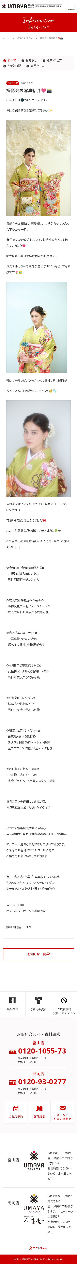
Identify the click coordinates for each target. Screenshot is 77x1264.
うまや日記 (14, 66)
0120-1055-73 (42, 1051)
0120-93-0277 (42, 1081)
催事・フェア (54, 60)
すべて (12, 60)
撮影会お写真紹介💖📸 (51, 38)
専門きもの (37, 66)
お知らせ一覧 (37, 954)
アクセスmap (40, 1248)
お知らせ (31, 60)
